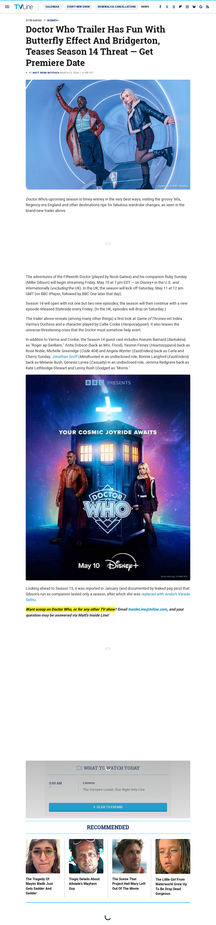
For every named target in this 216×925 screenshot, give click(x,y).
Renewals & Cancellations (117, 7)
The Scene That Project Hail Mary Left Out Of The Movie (128, 884)
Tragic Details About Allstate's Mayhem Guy (84, 884)
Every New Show (78, 7)
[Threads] (174, 7)
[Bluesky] (194, 7)
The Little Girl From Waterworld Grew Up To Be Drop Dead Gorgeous (171, 886)
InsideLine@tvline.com (147, 609)
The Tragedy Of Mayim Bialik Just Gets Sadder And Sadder (39, 886)
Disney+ (53, 20)
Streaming (34, 20)
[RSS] (207, 7)
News (145, 7)
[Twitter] (167, 7)
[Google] (201, 7)
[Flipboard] (180, 7)
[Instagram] (187, 7)
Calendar (52, 7)
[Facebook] (160, 7)
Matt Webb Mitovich (46, 72)
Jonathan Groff (64, 356)
